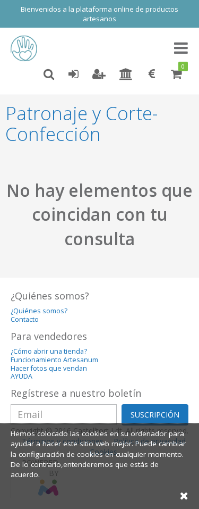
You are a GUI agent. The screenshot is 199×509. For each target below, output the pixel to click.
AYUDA (21, 376)
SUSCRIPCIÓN (155, 415)
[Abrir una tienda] (126, 74)
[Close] (184, 495)
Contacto (25, 319)
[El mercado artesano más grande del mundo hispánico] (26, 48)
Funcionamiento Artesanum (54, 359)
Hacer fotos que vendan (49, 368)
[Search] (49, 74)
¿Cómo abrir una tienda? (49, 351)
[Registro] (99, 74)
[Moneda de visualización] (152, 74)
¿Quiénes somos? (39, 310)
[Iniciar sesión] (73, 74)
